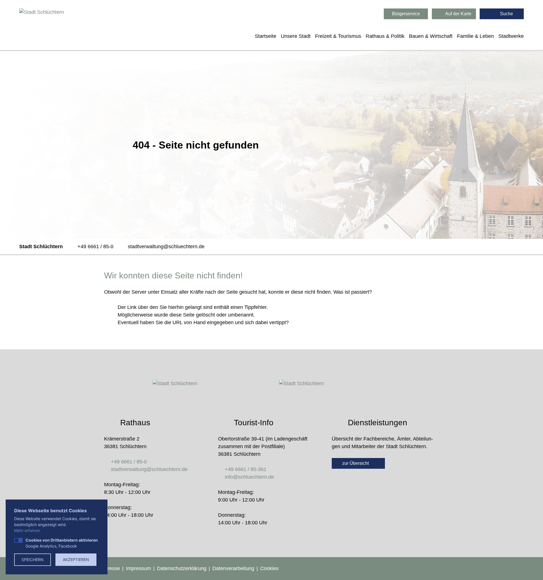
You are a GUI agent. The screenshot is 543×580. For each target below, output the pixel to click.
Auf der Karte (457, 13)
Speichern (32, 559)
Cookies (269, 568)
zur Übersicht (356, 463)
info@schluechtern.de (249, 477)
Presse (112, 568)
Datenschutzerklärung (181, 568)
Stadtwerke (511, 36)
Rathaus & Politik (385, 36)
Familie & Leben (475, 36)
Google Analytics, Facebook (61, 543)
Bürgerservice (406, 13)
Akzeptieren (76, 559)
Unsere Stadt (296, 36)
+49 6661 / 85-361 (245, 469)
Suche (506, 13)
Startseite (265, 36)
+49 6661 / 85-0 (95, 246)
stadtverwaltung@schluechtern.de (166, 246)
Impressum (138, 568)
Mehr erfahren (27, 530)
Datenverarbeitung (233, 568)
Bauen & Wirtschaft (431, 36)
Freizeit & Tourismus (338, 36)
